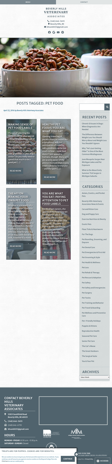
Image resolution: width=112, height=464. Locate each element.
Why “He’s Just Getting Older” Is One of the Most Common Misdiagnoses (92, 151)
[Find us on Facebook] (49, 32)
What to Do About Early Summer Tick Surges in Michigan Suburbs (92, 173)
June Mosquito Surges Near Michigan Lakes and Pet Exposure (93, 162)
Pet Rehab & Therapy (90, 272)
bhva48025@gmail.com (57, 27)
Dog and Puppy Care (90, 214)
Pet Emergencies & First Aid (93, 252)
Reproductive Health (90, 331)
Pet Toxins (86, 298)
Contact (84, 2)
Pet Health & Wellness (91, 262)
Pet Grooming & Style (91, 257)
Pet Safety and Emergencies (93, 288)
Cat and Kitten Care (90, 209)
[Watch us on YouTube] (58, 32)
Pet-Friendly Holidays (91, 321)
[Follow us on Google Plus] (53, 32)
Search (107, 107)
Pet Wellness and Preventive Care (94, 314)
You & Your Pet (88, 361)
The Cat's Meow (88, 346)
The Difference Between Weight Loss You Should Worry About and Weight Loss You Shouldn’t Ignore (94, 138)
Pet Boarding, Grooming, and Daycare (94, 240)
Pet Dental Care (88, 247)
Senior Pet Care (88, 341)
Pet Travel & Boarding (91, 308)
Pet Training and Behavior (93, 303)
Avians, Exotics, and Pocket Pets (93, 194)
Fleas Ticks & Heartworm (92, 229)
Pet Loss (85, 267)
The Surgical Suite (89, 356)
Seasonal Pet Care (89, 336)
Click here (5, 461)
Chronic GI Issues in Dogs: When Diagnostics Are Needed (92, 126)
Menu (28, 2)
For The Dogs (87, 234)
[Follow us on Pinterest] (62, 32)
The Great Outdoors (90, 351)
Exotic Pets (86, 224)
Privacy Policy (89, 459)
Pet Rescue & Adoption (91, 277)
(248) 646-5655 (57, 21)
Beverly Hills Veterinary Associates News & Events (93, 202)
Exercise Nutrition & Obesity (94, 219)
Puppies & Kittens (89, 326)
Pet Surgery (87, 293)
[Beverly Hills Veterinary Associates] (56, 12)
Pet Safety (86, 283)
